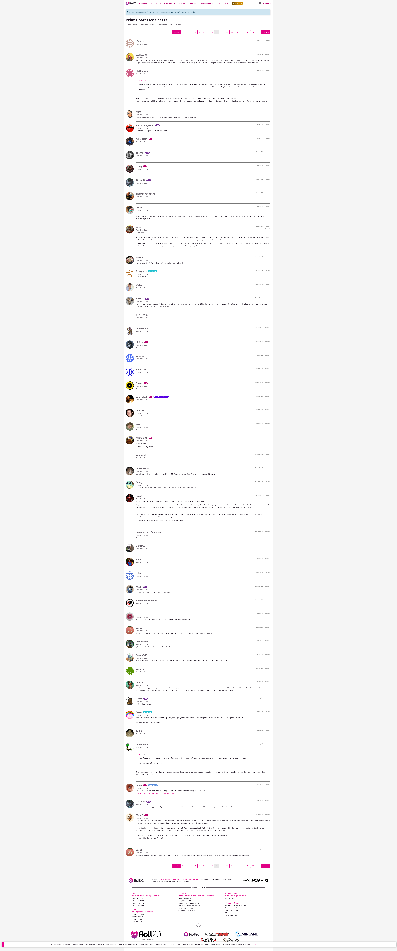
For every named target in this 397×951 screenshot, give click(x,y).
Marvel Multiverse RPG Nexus (189, 905)
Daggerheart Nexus (185, 900)
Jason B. (140, 669)
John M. (140, 410)
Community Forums (132, 25)
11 (227, 32)
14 (243, 32)
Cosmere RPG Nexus (185, 908)
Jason (139, 227)
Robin (139, 698)
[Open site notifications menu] (260, 3)
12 (232, 32)
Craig (139, 166)
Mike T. (140, 257)
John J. (139, 682)
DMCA (182, 879)
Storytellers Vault (231, 915)
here (255, 945)
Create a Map (230, 898)
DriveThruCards (136, 919)
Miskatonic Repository (233, 913)
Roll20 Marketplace (138, 903)
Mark (139, 587)
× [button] (349, 944)
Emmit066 (141, 655)
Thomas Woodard (145, 193)
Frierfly (139, 496)
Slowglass (141, 271)
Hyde (139, 207)
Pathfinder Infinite (231, 908)
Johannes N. (142, 468)
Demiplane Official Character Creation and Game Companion (196, 894)
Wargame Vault (136, 921)
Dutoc (139, 285)
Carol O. (140, 546)
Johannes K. (142, 744)
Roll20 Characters (137, 900)
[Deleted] (141, 41)
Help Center (196, 879)
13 (237, 32)
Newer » (266, 32)
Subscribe (238, 3)
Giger (139, 712)
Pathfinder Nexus (184, 898)
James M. (141, 455)
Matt (138, 112)
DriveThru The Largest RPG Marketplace (142, 910)
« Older (176, 32)
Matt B (140, 815)
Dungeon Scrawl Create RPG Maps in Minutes (235, 894)
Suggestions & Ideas (147, 25)
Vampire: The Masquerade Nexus (190, 903)
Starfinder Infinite (231, 910)
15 (248, 32)
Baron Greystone (145, 125)
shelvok (140, 152)
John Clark (142, 397)
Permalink (139, 44)
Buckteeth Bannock (146, 600)
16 (253, 32)
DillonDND (142, 139)
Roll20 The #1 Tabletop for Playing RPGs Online (145, 894)
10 (222, 32)
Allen (139, 559)
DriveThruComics (137, 914)
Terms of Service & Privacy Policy (170, 879)
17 (258, 32)
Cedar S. (141, 180)
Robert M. (141, 369)
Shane (139, 383)
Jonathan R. (142, 328)
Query (139, 482)
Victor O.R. (142, 315)
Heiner (140, 342)
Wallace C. (141, 55)
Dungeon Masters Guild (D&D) (236, 905)
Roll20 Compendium (138, 905)
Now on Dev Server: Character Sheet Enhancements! (155, 793)
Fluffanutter (142, 71)
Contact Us (188, 879)
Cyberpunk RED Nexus (186, 910)
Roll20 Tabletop (137, 898)
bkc (138, 614)
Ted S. (139, 731)
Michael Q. (142, 438)
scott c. (140, 424)
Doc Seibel (142, 641)
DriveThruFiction (137, 916)
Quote (146, 44)
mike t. (139, 573)
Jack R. (140, 356)
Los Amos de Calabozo (148, 532)
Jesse (139, 628)
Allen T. (140, 298)
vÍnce (139, 785)
